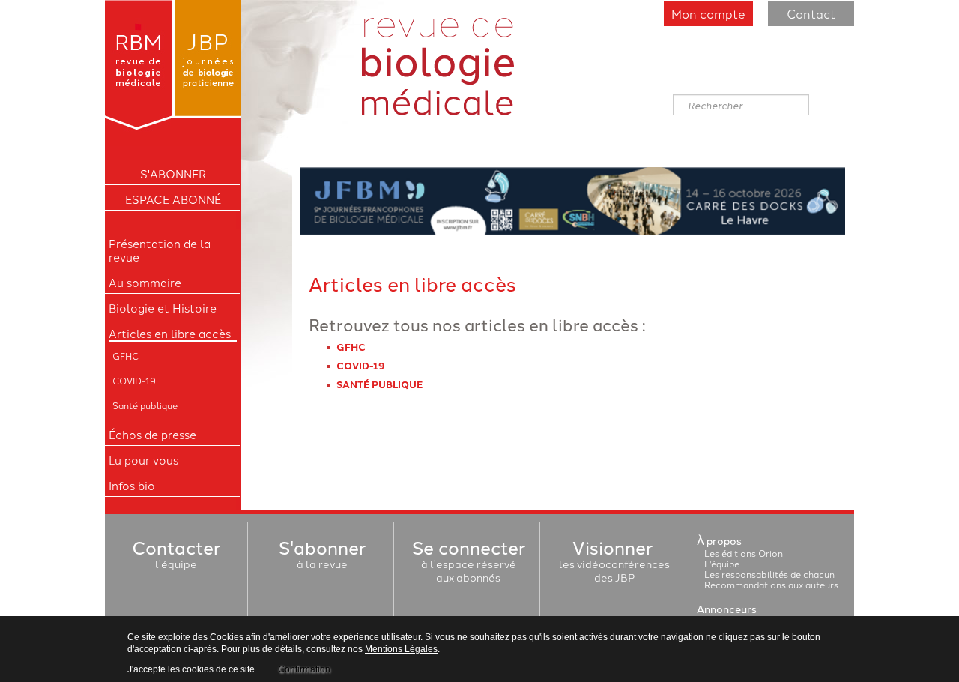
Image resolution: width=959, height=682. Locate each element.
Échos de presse (152, 434)
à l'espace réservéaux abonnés (468, 564)
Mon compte (708, 13)
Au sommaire (145, 282)
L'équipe (721, 563)
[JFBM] (572, 199)
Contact (811, 13)
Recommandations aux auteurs (771, 584)
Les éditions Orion (743, 552)
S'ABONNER (173, 174)
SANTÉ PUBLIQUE (379, 384)
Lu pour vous (143, 460)
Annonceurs (727, 608)
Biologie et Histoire (163, 308)
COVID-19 (134, 380)
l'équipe (176, 557)
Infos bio (132, 485)
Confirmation (304, 669)
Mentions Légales (401, 649)
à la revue (322, 557)
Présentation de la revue (160, 250)
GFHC (125, 355)
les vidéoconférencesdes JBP (614, 564)
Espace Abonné (173, 199)
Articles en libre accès (170, 333)
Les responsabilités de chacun (769, 573)
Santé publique (145, 405)
